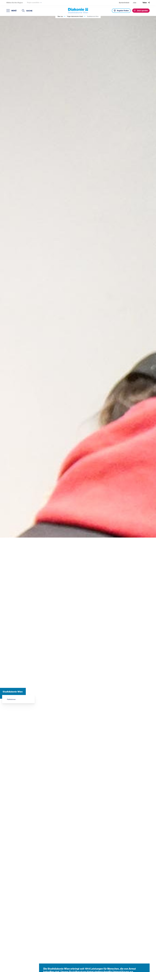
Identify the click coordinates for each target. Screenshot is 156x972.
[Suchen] (23, 11)
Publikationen (11, 699)
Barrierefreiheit (124, 3)
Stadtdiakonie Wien (13, 691)
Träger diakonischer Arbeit (75, 16)
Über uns (60, 16)
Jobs (134, 3)
